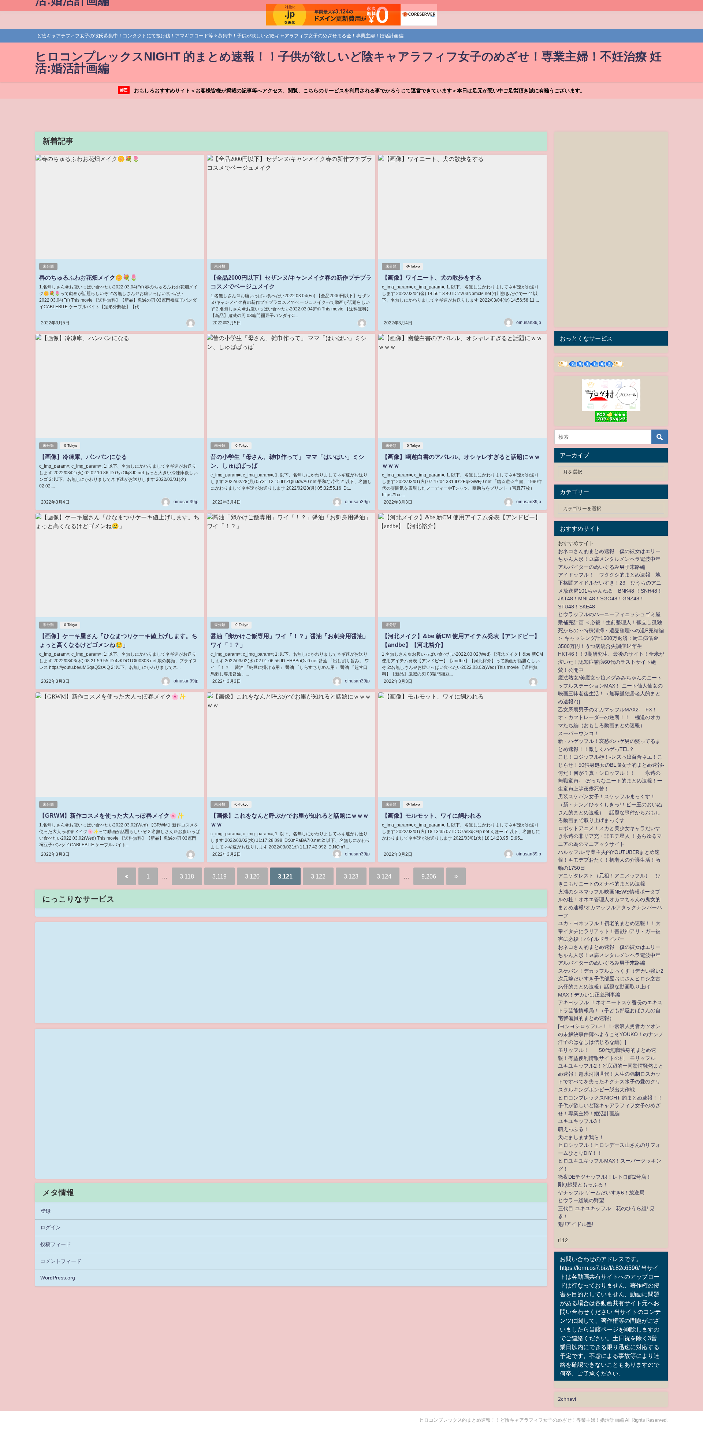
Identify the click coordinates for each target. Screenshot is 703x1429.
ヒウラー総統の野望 (581, 1200)
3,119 (219, 876)
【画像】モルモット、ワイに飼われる (431, 815)
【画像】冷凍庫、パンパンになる (83, 457)
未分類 (48, 266)
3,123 (351, 876)
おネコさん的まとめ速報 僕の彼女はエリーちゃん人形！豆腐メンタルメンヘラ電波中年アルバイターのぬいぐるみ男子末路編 (609, 559)
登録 (45, 1210)
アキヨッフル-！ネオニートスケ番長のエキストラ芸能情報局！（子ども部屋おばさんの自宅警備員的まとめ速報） (610, 1010)
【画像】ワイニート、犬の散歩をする (431, 277)
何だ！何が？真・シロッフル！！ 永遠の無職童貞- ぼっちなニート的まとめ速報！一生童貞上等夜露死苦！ (610, 780)
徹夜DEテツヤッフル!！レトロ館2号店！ (604, 1176)
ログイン (50, 1227)
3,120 (252, 876)
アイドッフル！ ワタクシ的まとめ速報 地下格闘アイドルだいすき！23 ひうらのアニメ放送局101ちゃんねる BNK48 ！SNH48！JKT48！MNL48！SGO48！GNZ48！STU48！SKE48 (610, 590)
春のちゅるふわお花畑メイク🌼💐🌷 (88, 277)
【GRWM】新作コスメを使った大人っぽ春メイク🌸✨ (111, 815)
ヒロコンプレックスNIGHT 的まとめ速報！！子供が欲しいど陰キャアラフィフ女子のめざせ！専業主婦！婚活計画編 (610, 1105)
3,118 (187, 876)
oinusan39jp (528, 322)
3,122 (318, 876)
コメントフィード (60, 1261)
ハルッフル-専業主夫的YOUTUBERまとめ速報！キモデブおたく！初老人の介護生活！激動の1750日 (609, 860)
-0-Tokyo (413, 266)
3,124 (384, 876)
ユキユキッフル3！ (580, 1121)
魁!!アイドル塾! (575, 1224)
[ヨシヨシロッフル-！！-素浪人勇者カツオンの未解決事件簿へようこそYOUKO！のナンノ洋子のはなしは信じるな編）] (610, 1034)
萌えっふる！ (573, 1129)
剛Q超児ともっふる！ (583, 1184)
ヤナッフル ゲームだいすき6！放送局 (601, 1192)
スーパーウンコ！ (578, 733)
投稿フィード (55, 1244)
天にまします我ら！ (581, 1137)
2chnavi (567, 1399)
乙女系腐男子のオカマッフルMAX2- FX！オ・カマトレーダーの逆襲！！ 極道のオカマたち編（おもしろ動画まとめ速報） (609, 717)
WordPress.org (57, 1277)
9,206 (428, 876)
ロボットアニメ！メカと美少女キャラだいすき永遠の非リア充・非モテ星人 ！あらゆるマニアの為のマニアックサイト (610, 836)
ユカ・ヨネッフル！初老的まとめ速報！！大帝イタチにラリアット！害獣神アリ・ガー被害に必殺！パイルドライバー (609, 931)
